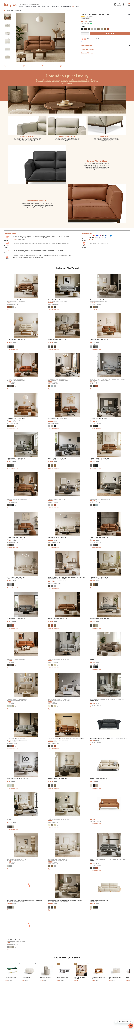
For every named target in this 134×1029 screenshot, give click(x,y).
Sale (73, 6)
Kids (61, 6)
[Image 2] (7, 33)
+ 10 (57, 665)
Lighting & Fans (55, 6)
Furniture (21, 6)
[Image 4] (7, 49)
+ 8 (15, 307)
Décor (39, 6)
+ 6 (15, 386)
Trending (77, 6)
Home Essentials (67, 6)
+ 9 (98, 505)
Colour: (83, 26)
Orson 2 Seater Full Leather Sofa (14, 10)
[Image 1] (7, 25)
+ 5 (15, 706)
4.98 (87, 16)
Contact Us (122, 0)
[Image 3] (7, 41)
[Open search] (53, 4)
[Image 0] (7, 17)
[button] (82, 29)
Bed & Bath (33, 6)
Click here (15, 239)
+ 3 (98, 307)
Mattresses (27, 6)
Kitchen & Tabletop (46, 6)
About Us (128, 0)
